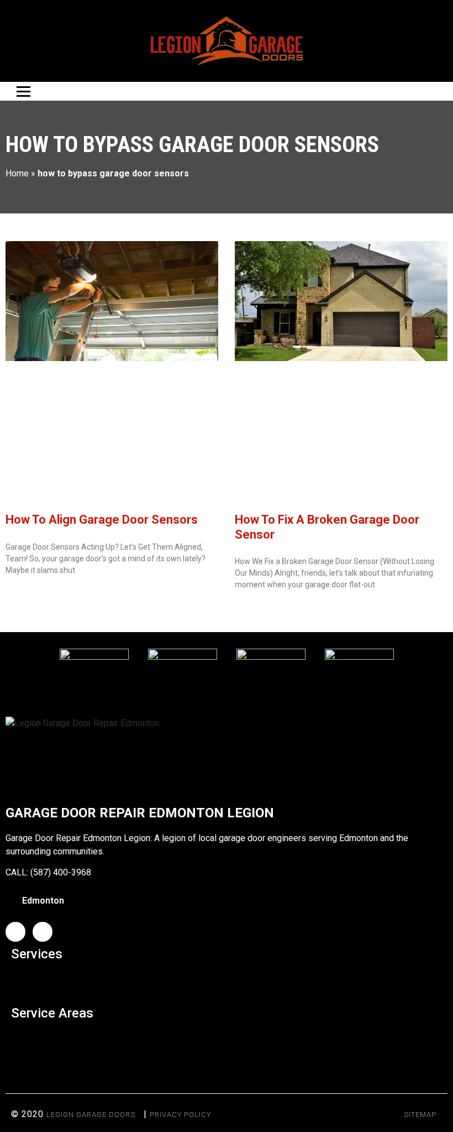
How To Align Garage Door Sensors (102, 519)
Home (17, 173)
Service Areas (52, 1013)
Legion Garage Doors (90, 1114)
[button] (226, 981)
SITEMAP (420, 1114)
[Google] (42, 932)
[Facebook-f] (15, 932)
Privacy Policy (180, 1114)
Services (36, 954)
